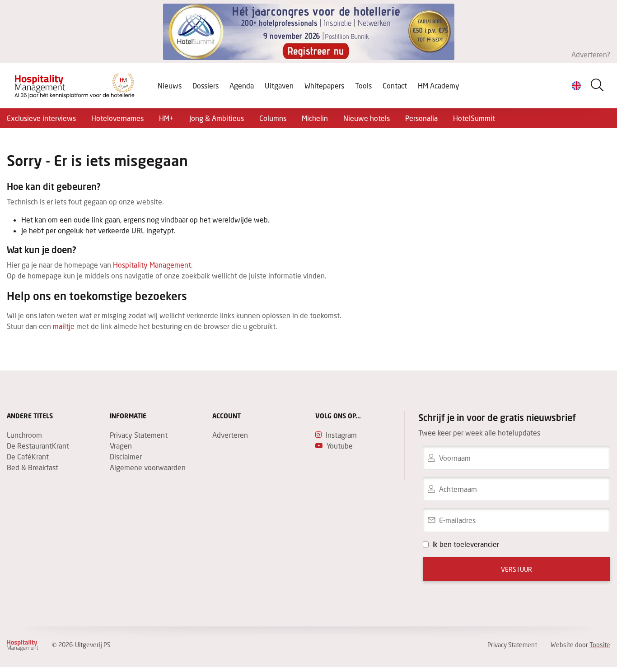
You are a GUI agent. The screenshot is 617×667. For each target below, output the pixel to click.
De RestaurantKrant (38, 445)
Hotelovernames (117, 118)
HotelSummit (474, 118)
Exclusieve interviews (41, 118)
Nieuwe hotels (366, 118)
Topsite (599, 644)
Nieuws (170, 85)
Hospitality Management (152, 264)
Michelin (315, 118)
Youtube (340, 445)
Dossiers (205, 85)
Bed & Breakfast (32, 467)
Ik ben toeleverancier (465, 544)
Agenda (241, 85)
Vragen (121, 445)
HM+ (166, 118)
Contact (395, 85)
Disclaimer (126, 456)
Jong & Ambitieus (216, 118)
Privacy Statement (139, 435)
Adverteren (230, 435)
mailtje (64, 326)
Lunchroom (24, 435)
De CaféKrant (28, 456)
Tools (363, 85)
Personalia (421, 118)
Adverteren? (590, 54)
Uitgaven (279, 85)
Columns (272, 118)
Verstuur (516, 569)
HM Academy (438, 85)
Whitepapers (324, 85)
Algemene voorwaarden (148, 467)
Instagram (341, 435)
